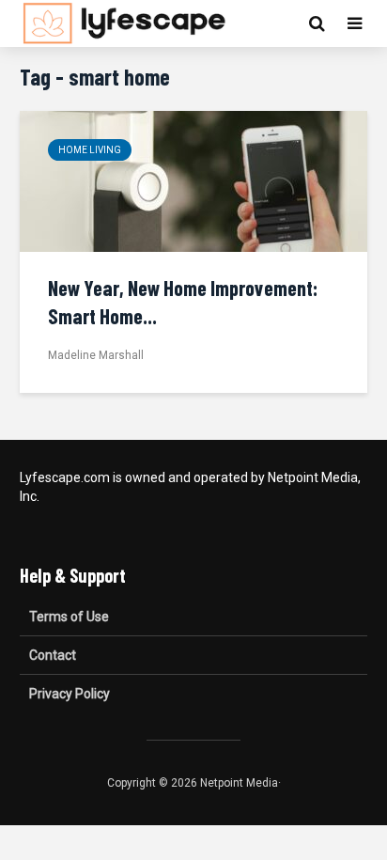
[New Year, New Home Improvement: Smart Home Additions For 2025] (193, 180)
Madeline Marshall (96, 355)
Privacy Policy (69, 693)
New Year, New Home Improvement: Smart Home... (182, 301)
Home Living (89, 150)
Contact (52, 655)
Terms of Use (69, 616)
